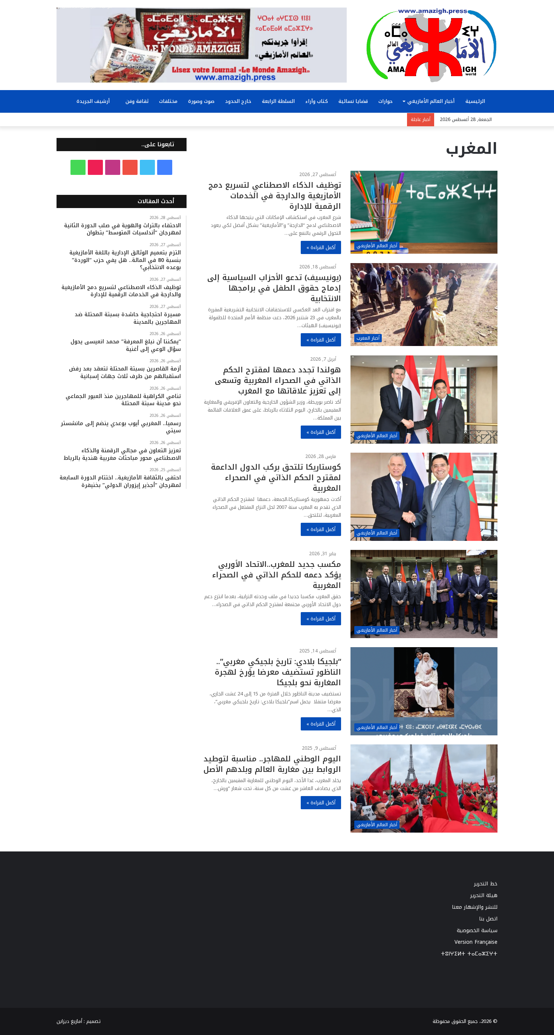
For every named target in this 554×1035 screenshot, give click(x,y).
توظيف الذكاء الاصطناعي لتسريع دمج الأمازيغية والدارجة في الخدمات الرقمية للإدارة (274, 195)
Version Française (476, 942)
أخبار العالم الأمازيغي (431, 101)
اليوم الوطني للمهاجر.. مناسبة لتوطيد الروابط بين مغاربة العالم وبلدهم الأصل (272, 764)
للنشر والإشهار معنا (474, 907)
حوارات (385, 101)
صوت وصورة (201, 101)
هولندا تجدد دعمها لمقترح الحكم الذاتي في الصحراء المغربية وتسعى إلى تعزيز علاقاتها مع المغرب (278, 380)
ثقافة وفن (136, 101)
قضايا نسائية (353, 101)
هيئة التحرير (483, 895)
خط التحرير (485, 883)
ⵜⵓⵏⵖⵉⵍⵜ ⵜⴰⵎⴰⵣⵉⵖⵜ (469, 953)
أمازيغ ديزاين (69, 1021)
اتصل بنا (488, 918)
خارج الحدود (238, 101)
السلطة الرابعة (278, 101)
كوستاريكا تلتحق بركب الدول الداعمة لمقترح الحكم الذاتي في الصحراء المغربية (276, 477)
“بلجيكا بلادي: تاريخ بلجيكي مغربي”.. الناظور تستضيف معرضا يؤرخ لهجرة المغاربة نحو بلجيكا (278, 672)
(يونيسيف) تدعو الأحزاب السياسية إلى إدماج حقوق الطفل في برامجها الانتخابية (274, 288)
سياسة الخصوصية (477, 930)
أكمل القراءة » (320, 247)
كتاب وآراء (316, 101)
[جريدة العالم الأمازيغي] (431, 45)
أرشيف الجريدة (94, 101)
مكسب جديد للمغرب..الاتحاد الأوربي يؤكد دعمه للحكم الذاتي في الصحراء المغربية (276, 575)
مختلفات (168, 101)
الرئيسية (476, 101)
